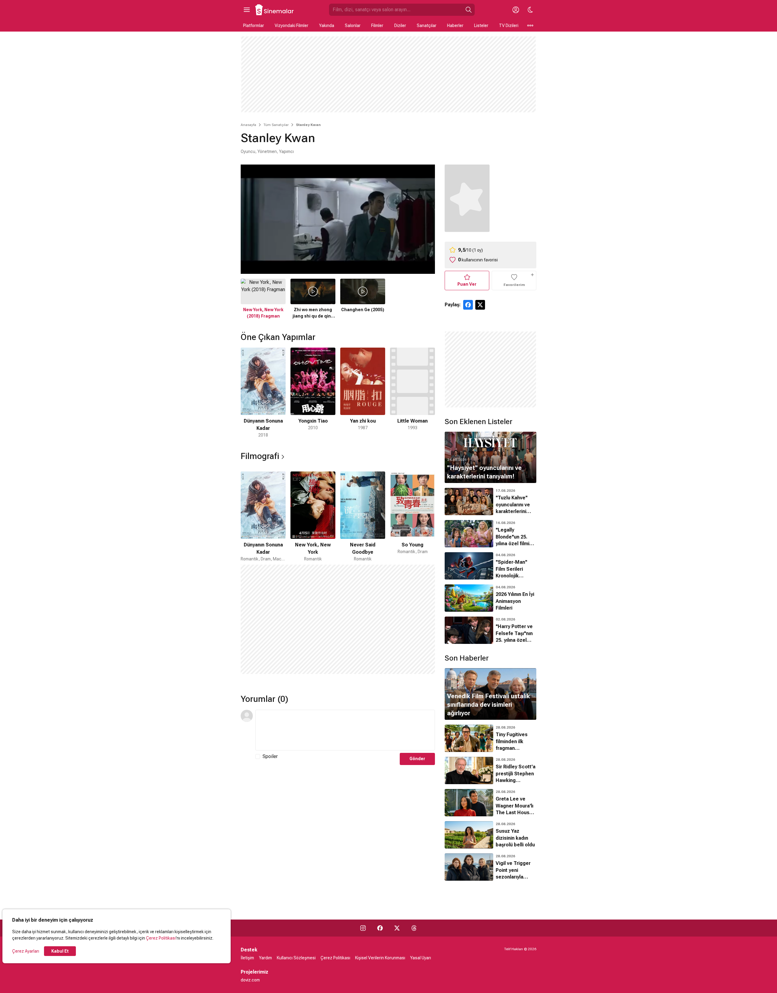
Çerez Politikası (161, 938)
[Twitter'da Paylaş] (480, 305)
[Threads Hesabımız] (414, 928)
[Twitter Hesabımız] (397, 928)
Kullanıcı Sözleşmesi (296, 957)
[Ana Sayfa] (274, 10)
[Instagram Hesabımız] (363, 928)
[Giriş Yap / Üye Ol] (516, 10)
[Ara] (469, 10)
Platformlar (253, 25)
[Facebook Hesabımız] (380, 928)
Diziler (400, 25)
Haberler (455, 25)
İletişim (247, 957)
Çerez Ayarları (25, 951)
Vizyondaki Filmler (291, 25)
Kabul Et (60, 951)
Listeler (481, 25)
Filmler (377, 25)
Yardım (265, 957)
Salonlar (353, 25)
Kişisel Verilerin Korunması (380, 957)
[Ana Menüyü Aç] (247, 10)
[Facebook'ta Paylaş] (468, 305)
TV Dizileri (508, 25)
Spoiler (270, 756)
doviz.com (250, 980)
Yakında (326, 25)
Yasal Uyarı (420, 957)
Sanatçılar (426, 25)
